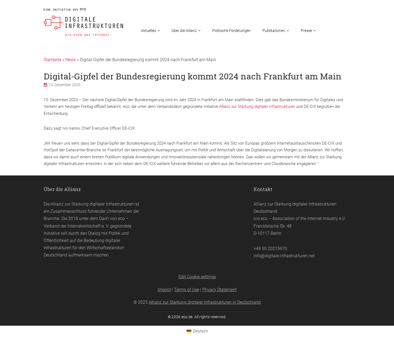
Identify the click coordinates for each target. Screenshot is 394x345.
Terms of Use (186, 289)
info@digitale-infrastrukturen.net (284, 255)
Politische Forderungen (231, 30)
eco (121, 218)
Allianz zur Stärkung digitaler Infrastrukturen (257, 106)
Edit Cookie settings (197, 276)
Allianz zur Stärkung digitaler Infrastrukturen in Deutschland (205, 302)
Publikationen (273, 30)
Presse (306, 30)
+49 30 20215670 (270, 248)
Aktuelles (148, 30)
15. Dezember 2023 (64, 85)
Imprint (164, 289)
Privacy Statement (219, 289)
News (70, 59)
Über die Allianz (184, 30)
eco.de (187, 317)
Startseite (52, 59)
